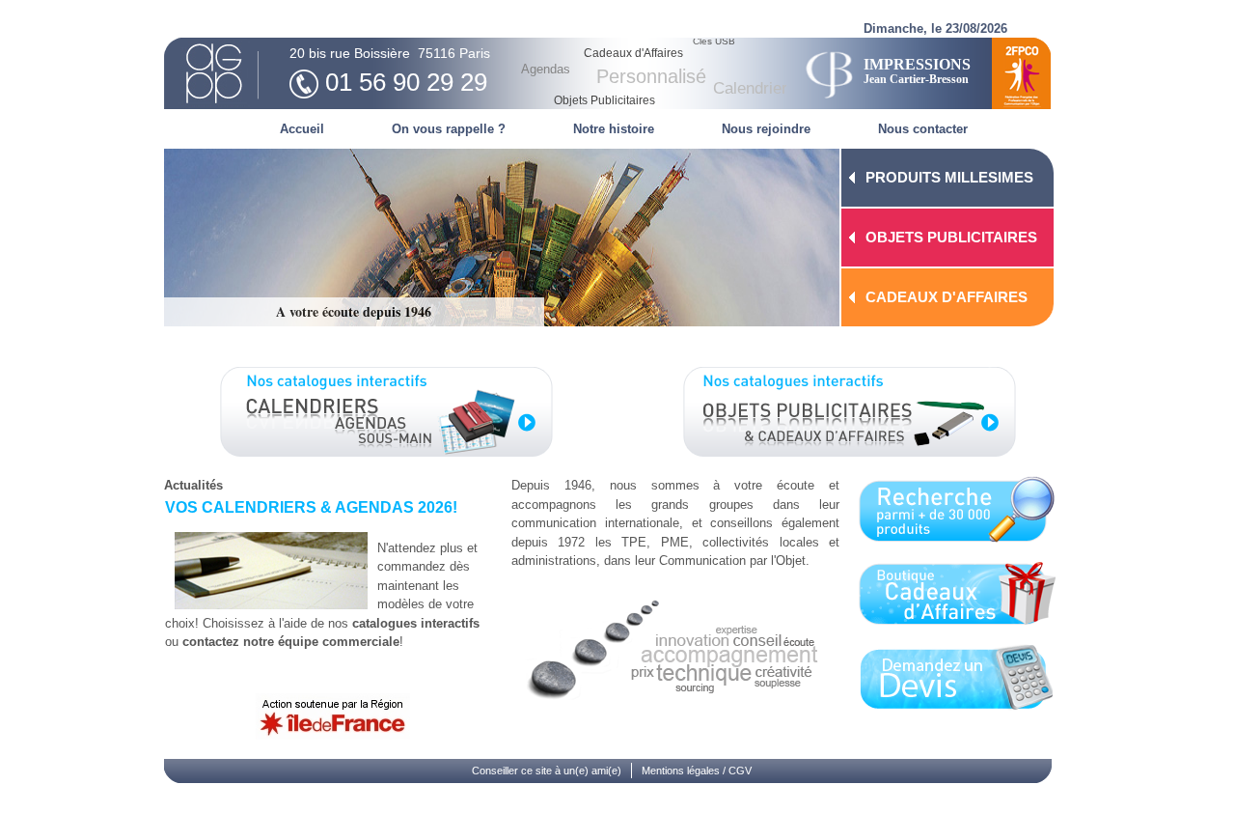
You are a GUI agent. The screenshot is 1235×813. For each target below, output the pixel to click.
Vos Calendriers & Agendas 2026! (311, 507)
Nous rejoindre (766, 129)
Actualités (193, 485)
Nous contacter (923, 129)
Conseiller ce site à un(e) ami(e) (546, 770)
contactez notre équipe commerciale (290, 641)
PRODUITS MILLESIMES (949, 177)
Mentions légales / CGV (697, 770)
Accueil (302, 129)
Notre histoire (613, 129)
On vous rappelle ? (449, 129)
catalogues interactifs (416, 623)
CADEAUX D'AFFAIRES (946, 297)
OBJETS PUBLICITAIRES (951, 237)
